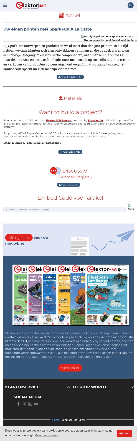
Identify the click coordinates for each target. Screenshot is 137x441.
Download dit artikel (71, 77)
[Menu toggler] (5, 5)
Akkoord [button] (124, 433)
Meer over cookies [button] (46, 435)
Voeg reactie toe (69, 185)
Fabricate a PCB (71, 152)
